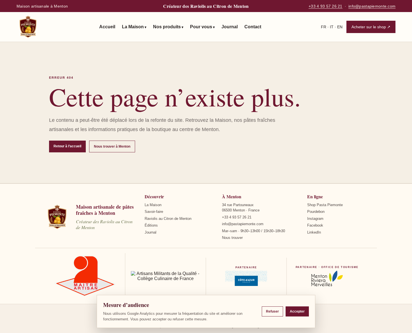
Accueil (107, 26)
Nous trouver (232, 238)
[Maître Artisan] (84, 276)
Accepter (297, 311)
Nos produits (167, 26)
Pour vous (201, 26)
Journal (229, 26)
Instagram (315, 219)
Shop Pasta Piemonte (325, 205)
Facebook (315, 225)
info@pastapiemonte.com (371, 6)
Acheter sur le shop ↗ (370, 27)
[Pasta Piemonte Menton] (28, 26)
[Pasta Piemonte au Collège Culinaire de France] (165, 276)
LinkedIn (314, 232)
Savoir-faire (154, 212)
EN (339, 27)
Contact (252, 26)
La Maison (133, 26)
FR (323, 27)
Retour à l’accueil (67, 146)
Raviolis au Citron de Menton (168, 219)
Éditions (151, 225)
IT (332, 27)
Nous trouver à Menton (112, 146)
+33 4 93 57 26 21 (325, 6)
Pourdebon (316, 212)
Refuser (272, 311)
